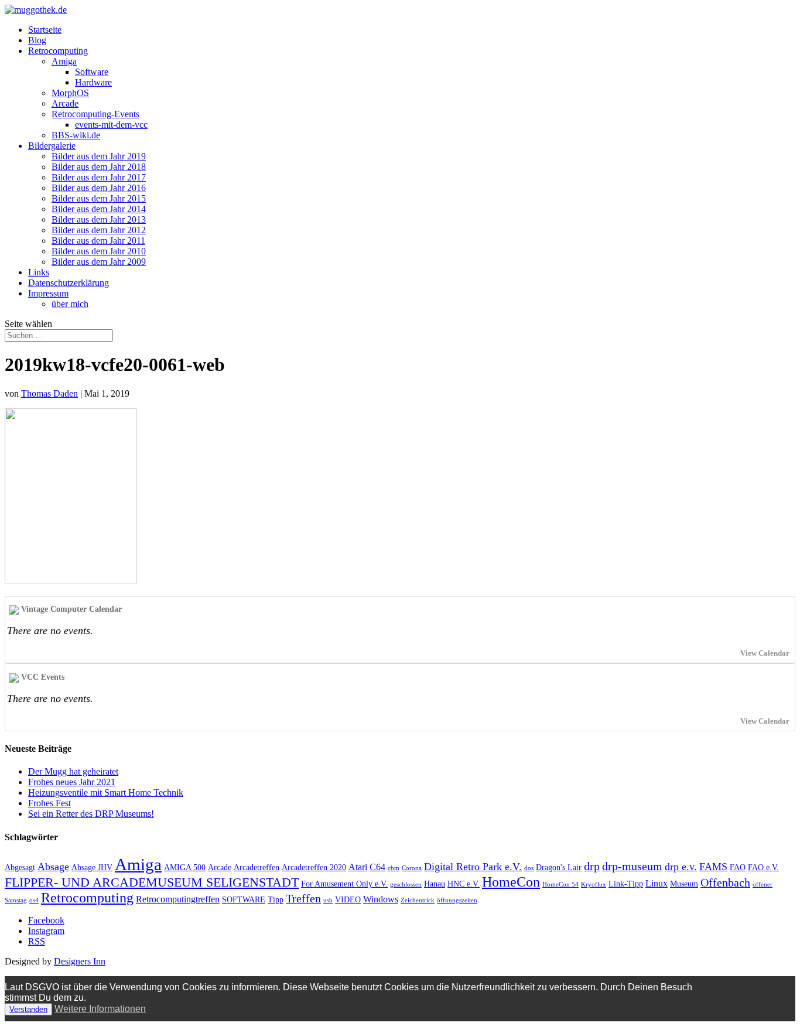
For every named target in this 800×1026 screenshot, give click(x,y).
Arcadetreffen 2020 (314, 867)
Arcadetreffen (256, 867)
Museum (684, 884)
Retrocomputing (58, 51)
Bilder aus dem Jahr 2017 (99, 177)
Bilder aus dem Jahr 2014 (99, 209)
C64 (377, 867)
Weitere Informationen (100, 1009)
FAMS (713, 866)
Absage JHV (91, 867)
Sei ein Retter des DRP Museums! (91, 814)
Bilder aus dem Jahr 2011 (98, 241)
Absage (53, 866)
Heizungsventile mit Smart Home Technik (105, 792)
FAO (738, 867)
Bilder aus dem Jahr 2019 (99, 156)
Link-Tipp (625, 884)
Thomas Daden (49, 393)
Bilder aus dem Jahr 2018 (99, 167)
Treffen (303, 898)
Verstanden (28, 1009)
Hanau (434, 884)
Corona (412, 868)
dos (529, 868)
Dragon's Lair (559, 867)
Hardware (93, 82)
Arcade (65, 103)
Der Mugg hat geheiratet (73, 771)
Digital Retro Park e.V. (473, 866)
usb (328, 900)
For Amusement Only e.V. (344, 884)
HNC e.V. (463, 884)
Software (91, 72)
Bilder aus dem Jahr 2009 (99, 262)
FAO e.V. (763, 867)
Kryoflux (593, 884)
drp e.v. (681, 866)
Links (38, 272)
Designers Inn (79, 961)
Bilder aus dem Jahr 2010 (99, 251)
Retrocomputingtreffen (178, 899)
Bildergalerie (52, 146)
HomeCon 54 (560, 884)
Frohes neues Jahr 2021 (71, 782)
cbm (393, 868)
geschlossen (406, 884)
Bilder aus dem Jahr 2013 (99, 219)
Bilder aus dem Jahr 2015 (99, 198)
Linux (656, 883)
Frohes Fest (49, 803)
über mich (70, 304)
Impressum (48, 293)
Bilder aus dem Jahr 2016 (99, 188)
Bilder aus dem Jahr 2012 (99, 230)
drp (592, 866)
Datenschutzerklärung (68, 283)
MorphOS (70, 93)
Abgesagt (20, 867)
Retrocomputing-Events (95, 114)
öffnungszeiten (457, 900)
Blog (37, 40)
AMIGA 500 (185, 867)
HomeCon (511, 881)
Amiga (64, 61)
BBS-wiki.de (76, 135)
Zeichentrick (418, 900)
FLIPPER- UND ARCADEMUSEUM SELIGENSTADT (152, 882)
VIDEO (348, 899)
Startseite (44, 30)
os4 (34, 900)
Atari (357, 867)
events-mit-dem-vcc (111, 124)
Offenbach (725, 882)
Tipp (275, 899)
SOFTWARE (243, 899)
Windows (380, 899)
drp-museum (632, 866)
